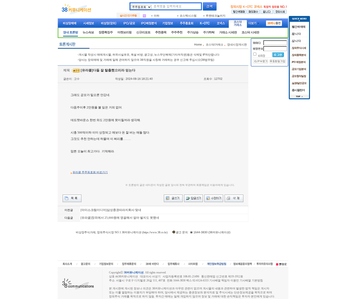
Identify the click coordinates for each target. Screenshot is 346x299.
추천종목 (160, 32)
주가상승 (192, 32)
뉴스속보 (88, 32)
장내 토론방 (70, 32)
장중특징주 (106, 32)
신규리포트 (143, 32)
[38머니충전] (274, 22)
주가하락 (208, 32)
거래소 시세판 (228, 32)
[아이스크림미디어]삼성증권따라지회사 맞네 (110, 210)
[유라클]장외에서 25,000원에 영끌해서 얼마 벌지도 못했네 (119, 217)
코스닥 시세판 (250, 32)
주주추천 (176, 32)
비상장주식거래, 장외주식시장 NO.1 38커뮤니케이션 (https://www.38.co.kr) (122, 232)
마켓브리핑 (124, 32)
